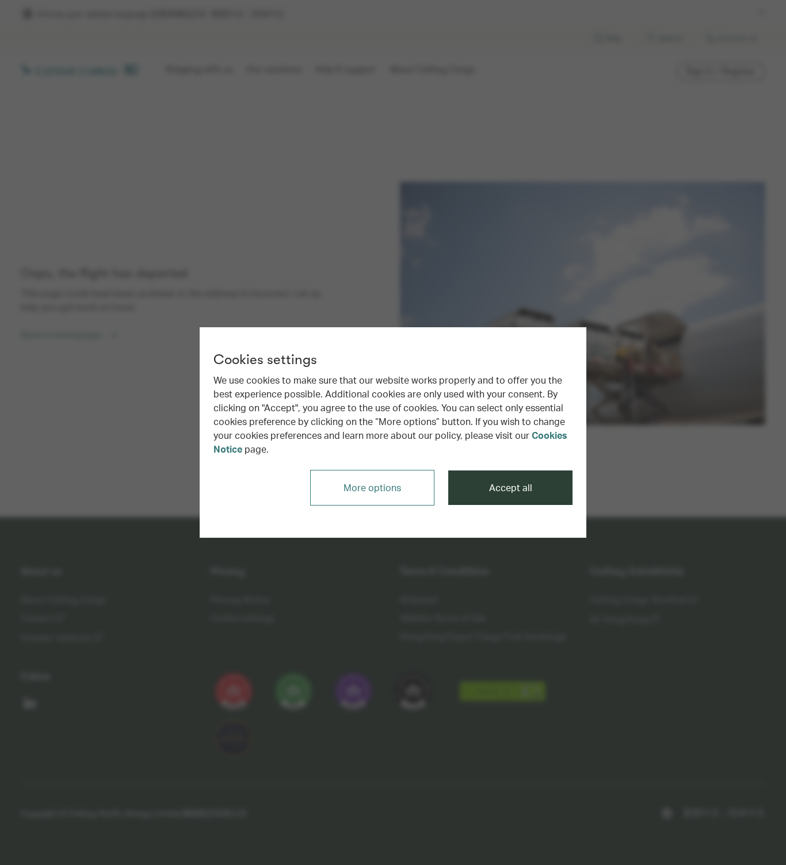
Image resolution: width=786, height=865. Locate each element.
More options (372, 487)
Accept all (510, 487)
